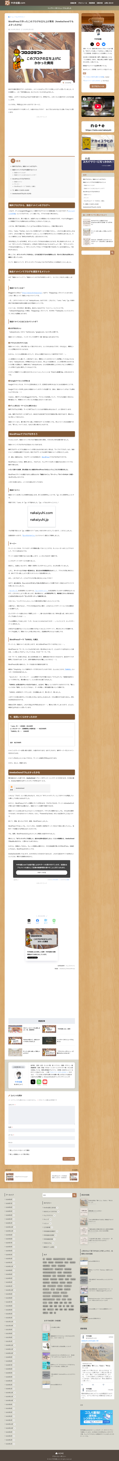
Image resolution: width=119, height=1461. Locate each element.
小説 (60, 1306)
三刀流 (50, 1302)
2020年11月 (10, 1349)
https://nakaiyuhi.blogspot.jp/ (32, 293)
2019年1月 (10, 1420)
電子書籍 (71, 1309)
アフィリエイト (52, 1286)
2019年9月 (10, 1404)
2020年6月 (10, 1369)
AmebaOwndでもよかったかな (21, 193)
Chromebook (59, 1262)
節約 (57, 1309)
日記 (72, 1306)
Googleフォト (59, 1269)
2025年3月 (10, 1255)
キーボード (46, 1289)
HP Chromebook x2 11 (49, 1272)
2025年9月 (10, 1235)
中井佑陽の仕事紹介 (51, 1231)
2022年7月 (10, 1302)
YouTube (45, 1085)
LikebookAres (67, 1272)
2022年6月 (10, 1306)
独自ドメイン (18, 182)
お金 (44, 1286)
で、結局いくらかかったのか (20, 190)
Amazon (49, 1259)
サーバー (17, 184)
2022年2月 (10, 1318)
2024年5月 (10, 1278)
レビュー (47, 1223)
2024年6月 (10, 1274)
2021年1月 (10, 1341)
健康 (51, 1306)
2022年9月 (10, 1294)
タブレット (64, 1292)
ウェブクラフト (70, 966)
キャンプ (47, 1219)
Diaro (66, 1262)
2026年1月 (10, 1223)
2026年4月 (10, 1215)
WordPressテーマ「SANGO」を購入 (25, 186)
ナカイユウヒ (55, 879)
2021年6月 (10, 1337)
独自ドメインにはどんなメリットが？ (25, 175)
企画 (61, 1302)
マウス (58, 1299)
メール (11, 1135)
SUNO (67, 1279)
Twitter (73, 1279)
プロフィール (82, 3)
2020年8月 (10, 1361)
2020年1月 (10, 1389)
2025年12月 (10, 1227)
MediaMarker (47, 1276)
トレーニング (46, 1296)
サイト (10, 1142)
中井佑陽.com (17, 2)
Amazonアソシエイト (59, 1259)
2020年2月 (10, 1385)
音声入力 (45, 1313)
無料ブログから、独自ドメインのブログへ (24, 166)
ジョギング (67, 1289)
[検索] (74, 1195)
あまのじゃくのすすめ (51, 1211)
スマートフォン (47, 1292)
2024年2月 (10, 1282)
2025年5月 (10, 1247)
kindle (59, 1272)
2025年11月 (10, 1231)
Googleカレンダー (48, 1269)
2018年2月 (10, 1440)
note (54, 1276)
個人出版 (45, 1306)
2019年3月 (10, 1412)
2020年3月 (10, 1381)
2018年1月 (10, 1444)
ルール (45, 1302)
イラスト (60, 1286)
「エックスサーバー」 (41, 591)
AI (43, 1259)
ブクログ (65, 1296)
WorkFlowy (55, 1282)
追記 (65, 1309)
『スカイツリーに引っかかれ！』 (59, 1072)
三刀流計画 (48, 1227)
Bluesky (51, 1262)
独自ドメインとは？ (20, 173)
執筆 (55, 1306)
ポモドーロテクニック (48, 1299)
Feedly (39, 1085)
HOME (61, 1453)
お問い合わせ (108, 3)
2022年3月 (10, 1314)
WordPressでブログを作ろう (21, 179)
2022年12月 (10, 1290)
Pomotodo (54, 1279)
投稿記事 (73, 3)
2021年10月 (10, 1325)
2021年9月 (10, 1329)
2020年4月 (10, 1377)
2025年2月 (10, 1258)
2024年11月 (10, 1266)
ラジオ (69, 1299)
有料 (44, 1309)
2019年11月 (10, 1396)
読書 (61, 1309)
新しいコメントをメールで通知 (19, 1150)
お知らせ (69, 1282)
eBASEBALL (46, 1266)
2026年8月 (10, 1199)
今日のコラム (49, 1243)
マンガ (64, 1299)
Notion (69, 1276)
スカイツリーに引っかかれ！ (92, 81)
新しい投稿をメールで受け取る (19, 1154)
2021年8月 (10, 1333)
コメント (12, 1105)
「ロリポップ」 (13, 591)
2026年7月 (10, 1203)
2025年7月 (10, 1243)
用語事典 (92, 3)
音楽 (51, 1313)
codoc (67, 879)
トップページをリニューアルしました (59, 8)
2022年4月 (10, 1310)
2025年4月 (10, 1251)
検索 (112, 252)
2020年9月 (10, 1357)
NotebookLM (61, 1276)
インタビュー (67, 1286)
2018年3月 (10, 1436)
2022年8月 (10, 1298)
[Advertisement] (41, 137)
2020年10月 (10, 1353)
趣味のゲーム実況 (50, 1247)
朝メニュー (50, 1309)
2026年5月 (10, 1211)
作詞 (70, 1302)
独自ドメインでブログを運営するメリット (24, 170)
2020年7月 (10, 1365)
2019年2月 (10, 1416)
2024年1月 (10, 1286)
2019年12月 (10, 1392)
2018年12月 (10, 1424)
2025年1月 (10, 1262)
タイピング (56, 1292)
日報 (68, 1306)
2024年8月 (10, 1270)
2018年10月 (10, 1428)
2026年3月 (10, 1219)
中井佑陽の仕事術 (50, 1235)
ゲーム (52, 1289)
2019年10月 (10, 1400)
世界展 (56, 1302)
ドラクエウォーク (56, 1296)
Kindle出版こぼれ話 (51, 1207)
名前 (10, 1127)
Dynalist (72, 1262)
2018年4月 (10, 1432)
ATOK (44, 1262)
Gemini (54, 1266)
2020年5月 (10, 1373)
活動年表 (100, 3)
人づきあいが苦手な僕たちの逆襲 (94, 77)
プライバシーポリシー (59, 1456)
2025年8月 (10, 1239)
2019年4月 (10, 1408)
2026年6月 (10, 1207)
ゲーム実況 (59, 1289)
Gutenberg (68, 1269)
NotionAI (45, 1279)
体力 (65, 1302)
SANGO (63, 968)
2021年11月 (10, 1321)
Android (69, 1259)
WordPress (45, 457)
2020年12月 (10, 1345)
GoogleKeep (61, 1266)
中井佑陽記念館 (49, 1239)
